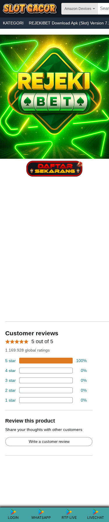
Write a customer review (49, 441)
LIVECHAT (95, 517)
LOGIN (13, 517)
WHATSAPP (41, 517)
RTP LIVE (69, 517)
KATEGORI (13, 23)
